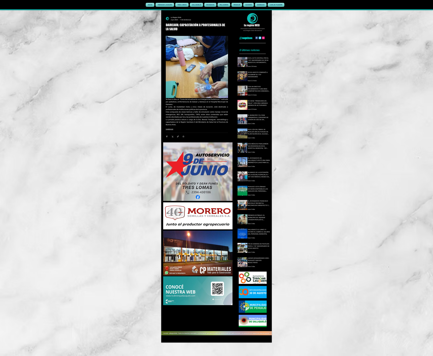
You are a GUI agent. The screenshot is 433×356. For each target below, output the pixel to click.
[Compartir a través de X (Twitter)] (172, 136)
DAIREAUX (169, 129)
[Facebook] (256, 38)
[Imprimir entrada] (183, 136)
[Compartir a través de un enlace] (178, 136)
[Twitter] (260, 38)
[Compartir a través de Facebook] (167, 136)
